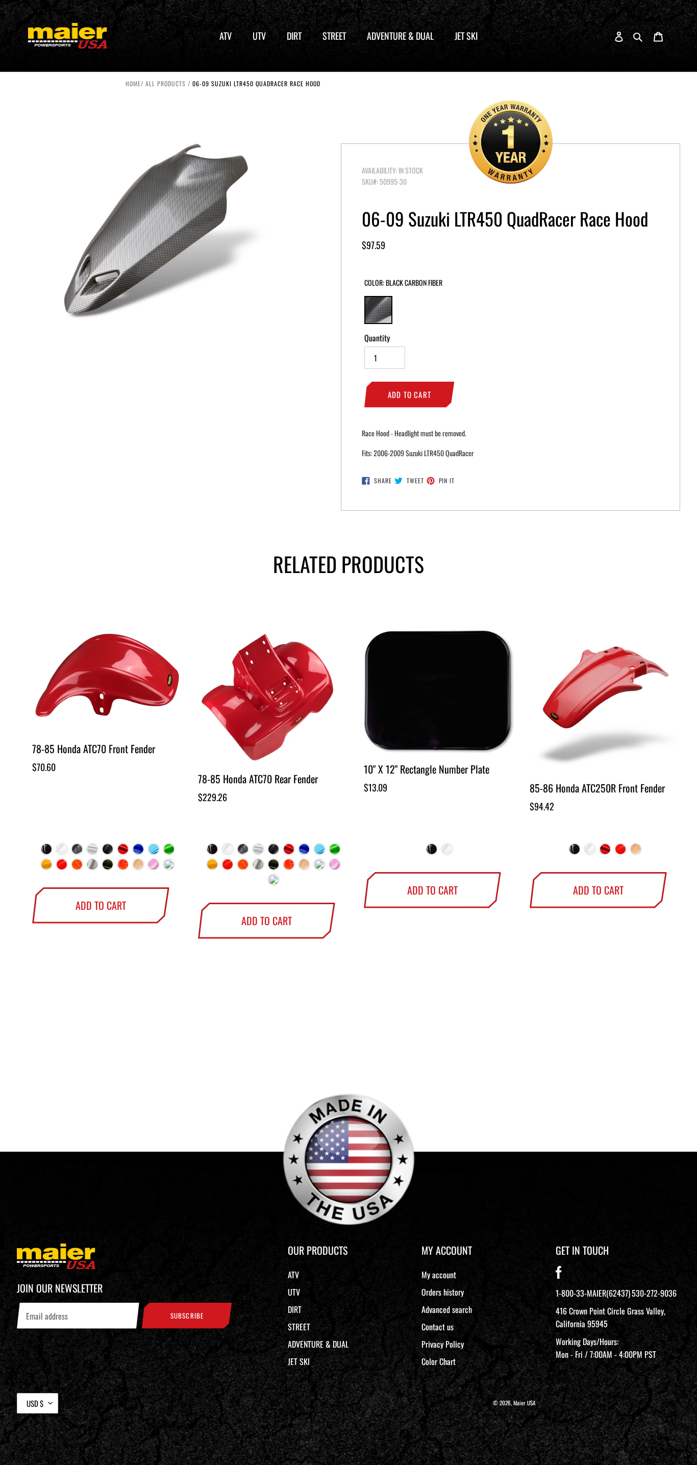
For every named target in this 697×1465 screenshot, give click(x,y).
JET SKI (299, 1361)
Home (133, 83)
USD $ (35, 1403)
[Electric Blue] (153, 851)
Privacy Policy (442, 1344)
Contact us (437, 1327)
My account (438, 1275)
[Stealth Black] (107, 851)
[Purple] (169, 867)
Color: (403, 282)
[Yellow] (46, 867)
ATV (293, 1275)
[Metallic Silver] (92, 867)
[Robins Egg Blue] (319, 867)
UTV (294, 1292)
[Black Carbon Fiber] (77, 851)
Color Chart (438, 1361)
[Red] (123, 851)
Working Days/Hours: (606, 1347)
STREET (299, 1327)
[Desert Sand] (138, 867)
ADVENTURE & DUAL (318, 1344)
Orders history (442, 1292)
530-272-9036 (654, 1293)
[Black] (46, 851)
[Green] (169, 851)
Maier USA (524, 1403)
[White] (61, 851)
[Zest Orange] (77, 867)
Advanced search (446, 1309)
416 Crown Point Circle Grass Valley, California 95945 (610, 1317)
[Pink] (153, 867)
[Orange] (123, 867)
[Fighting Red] (61, 867)
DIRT (295, 1309)
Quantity (377, 338)
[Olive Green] (107, 867)
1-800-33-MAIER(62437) (593, 1293)
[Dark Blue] (138, 851)
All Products (165, 83)
